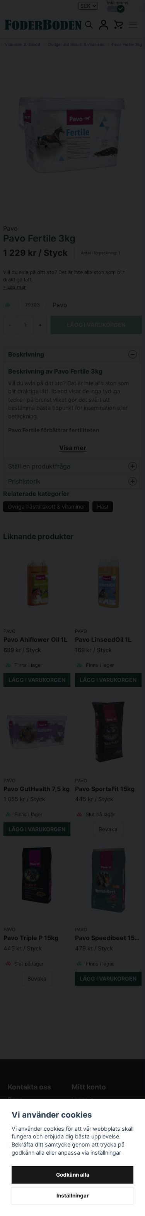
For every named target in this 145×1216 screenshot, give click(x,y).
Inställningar (72, 1195)
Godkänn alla (72, 1175)
